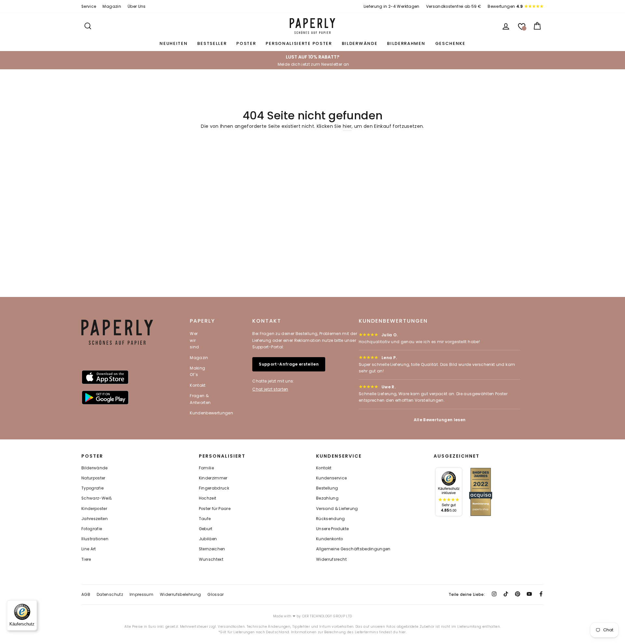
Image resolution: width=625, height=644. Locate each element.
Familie (206, 468)
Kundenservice (331, 478)
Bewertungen (505, 6)
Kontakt (197, 385)
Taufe (205, 518)
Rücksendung (330, 518)
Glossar (215, 594)
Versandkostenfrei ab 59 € (453, 6)
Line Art (88, 549)
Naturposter (93, 478)
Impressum (141, 594)
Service (88, 6)
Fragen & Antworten (200, 399)
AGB (85, 594)
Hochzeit (207, 498)
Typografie (92, 488)
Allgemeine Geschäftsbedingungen (353, 549)
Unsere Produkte (332, 528)
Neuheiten (174, 43)
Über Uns (137, 6)
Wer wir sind (194, 340)
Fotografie (91, 528)
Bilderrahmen (406, 43)
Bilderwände (360, 43)
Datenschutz (110, 594)
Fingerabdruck (214, 488)
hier (347, 126)
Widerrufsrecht (331, 559)
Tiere (86, 559)
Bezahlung (327, 498)
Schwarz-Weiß (96, 498)
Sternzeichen (212, 549)
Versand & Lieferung (337, 508)
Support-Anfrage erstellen (289, 364)
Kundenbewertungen (211, 413)
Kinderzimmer (213, 478)
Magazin (112, 6)
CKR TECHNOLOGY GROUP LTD (327, 616)
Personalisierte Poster (299, 43)
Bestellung (327, 488)
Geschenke (450, 43)
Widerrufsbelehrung (180, 594)
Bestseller (212, 43)
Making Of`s (197, 371)
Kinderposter (94, 508)
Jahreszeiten (94, 518)
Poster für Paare (215, 508)
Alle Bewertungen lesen (440, 420)
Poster (246, 43)
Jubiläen (208, 539)
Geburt (206, 528)
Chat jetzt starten (270, 389)
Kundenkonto (329, 539)
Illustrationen (94, 539)
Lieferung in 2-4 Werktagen (392, 6)
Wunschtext (211, 559)
